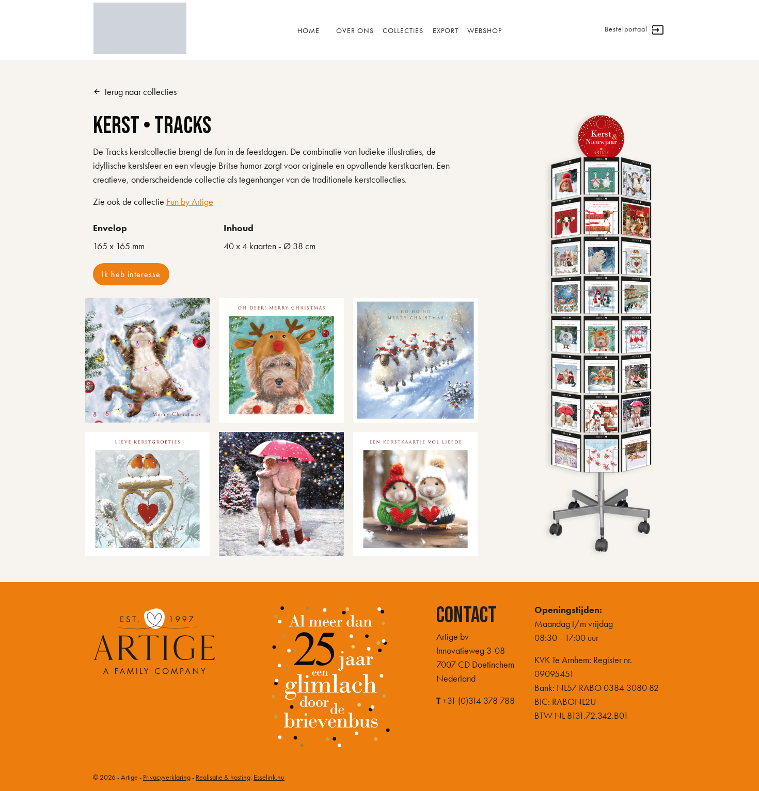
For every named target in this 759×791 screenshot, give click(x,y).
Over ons (355, 30)
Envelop (110, 228)
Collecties (403, 30)
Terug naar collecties (135, 92)
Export (445, 30)
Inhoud (239, 228)
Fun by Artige (189, 201)
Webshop (484, 30)
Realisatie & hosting (223, 777)
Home (308, 30)
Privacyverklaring (167, 777)
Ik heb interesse (131, 274)
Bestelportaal (634, 30)
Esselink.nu (269, 777)
